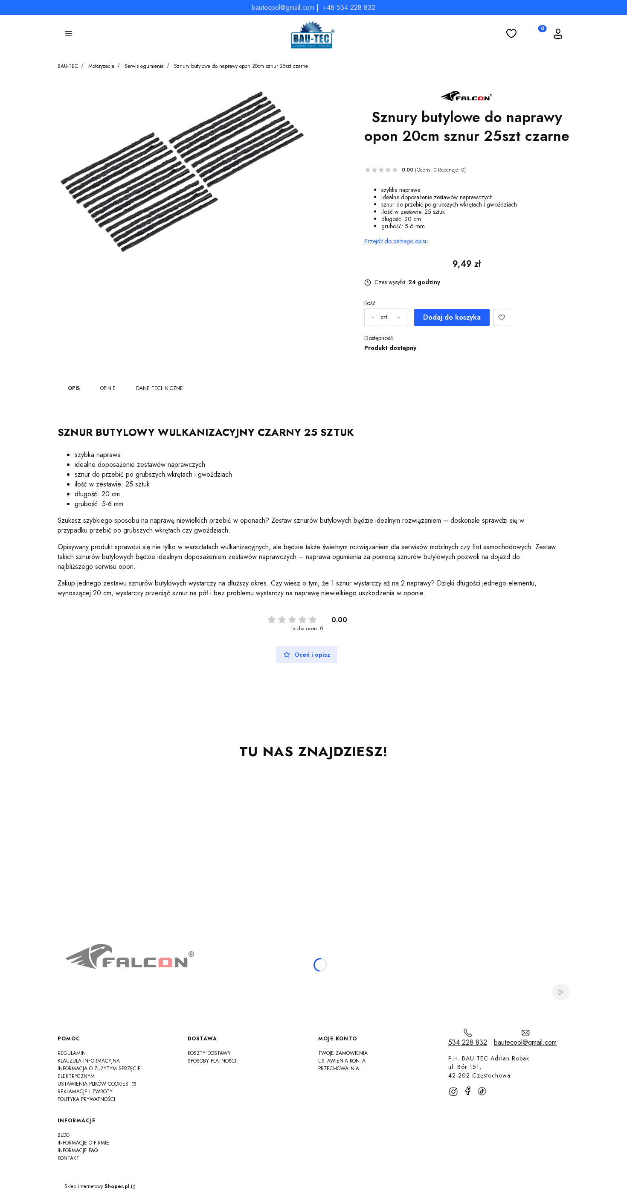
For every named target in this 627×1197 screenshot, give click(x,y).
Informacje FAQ (78, 1150)
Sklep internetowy (97, 1186)
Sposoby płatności (212, 1061)
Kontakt (68, 1158)
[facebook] (467, 1090)
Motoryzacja (101, 66)
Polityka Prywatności (86, 1099)
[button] (68, 35)
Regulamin (72, 1053)
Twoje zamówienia (343, 1053)
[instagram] (453, 1091)
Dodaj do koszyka (452, 317)
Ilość (370, 303)
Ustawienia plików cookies (94, 1084)
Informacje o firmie (83, 1143)
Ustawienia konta (342, 1061)
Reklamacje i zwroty (85, 1091)
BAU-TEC (68, 66)
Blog (64, 1135)
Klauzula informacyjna (89, 1061)
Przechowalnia (338, 1068)
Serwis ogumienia (144, 66)
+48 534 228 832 (349, 7)
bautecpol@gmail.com (283, 7)
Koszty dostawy (209, 1053)
